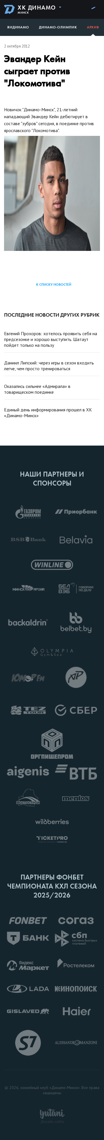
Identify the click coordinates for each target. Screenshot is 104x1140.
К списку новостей (53, 284)
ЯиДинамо (18, 27)
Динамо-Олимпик (58, 27)
